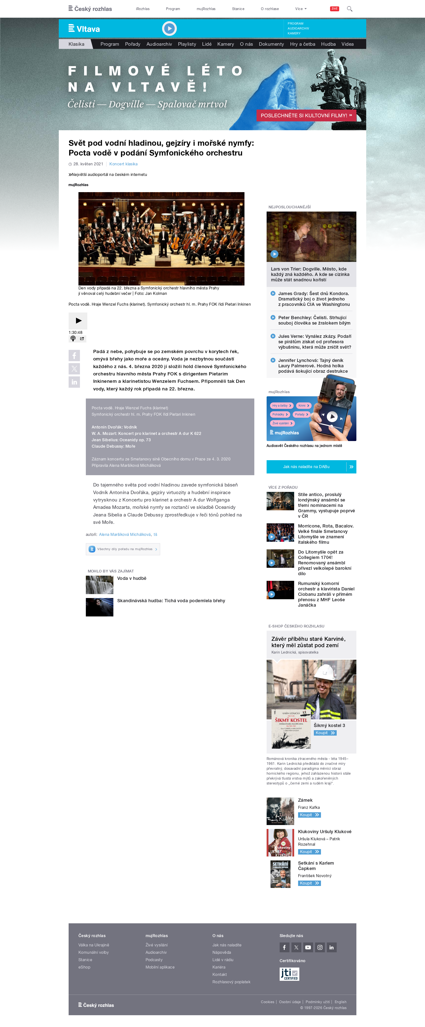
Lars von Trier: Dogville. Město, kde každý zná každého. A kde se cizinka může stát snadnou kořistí (310, 274)
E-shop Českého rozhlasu (297, 626)
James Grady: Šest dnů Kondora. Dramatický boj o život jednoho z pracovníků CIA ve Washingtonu (314, 299)
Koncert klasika (123, 164)
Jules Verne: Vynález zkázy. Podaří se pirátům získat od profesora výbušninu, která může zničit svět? (314, 342)
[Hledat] (349, 9)
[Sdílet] (81, 338)
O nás (246, 44)
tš (155, 534)
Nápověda (221, 952)
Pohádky (278, 414)
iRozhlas (143, 9)
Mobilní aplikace (160, 967)
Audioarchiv (298, 28)
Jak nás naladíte (227, 945)
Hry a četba (302, 44)
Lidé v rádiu (223, 959)
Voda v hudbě (132, 578)
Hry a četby (280, 405)
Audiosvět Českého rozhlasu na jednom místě (304, 446)
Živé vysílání (281, 423)
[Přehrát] (78, 321)
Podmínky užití (318, 1002)
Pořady (133, 44)
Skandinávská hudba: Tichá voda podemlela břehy (171, 600)
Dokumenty (271, 44)
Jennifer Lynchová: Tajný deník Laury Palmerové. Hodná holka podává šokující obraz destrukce (313, 366)
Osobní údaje (290, 1002)
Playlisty (187, 44)
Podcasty (154, 959)
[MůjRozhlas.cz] (78, 185)
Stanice (238, 9)
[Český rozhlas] (90, 9)
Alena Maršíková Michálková (125, 534)
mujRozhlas (206, 9)
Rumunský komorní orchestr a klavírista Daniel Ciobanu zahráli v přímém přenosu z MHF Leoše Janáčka (326, 594)
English (341, 1002)
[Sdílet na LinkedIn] (74, 382)
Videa (348, 44)
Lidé (207, 44)
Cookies (267, 1002)
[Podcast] (73, 338)
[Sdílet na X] (74, 368)
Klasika (76, 44)
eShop (84, 967)
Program (173, 9)
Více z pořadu (283, 487)
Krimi (302, 405)
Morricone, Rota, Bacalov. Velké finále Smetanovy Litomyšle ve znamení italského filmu (326, 534)
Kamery (294, 33)
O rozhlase (270, 9)
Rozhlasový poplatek (231, 982)
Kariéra (218, 967)
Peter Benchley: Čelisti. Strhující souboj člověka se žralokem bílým (314, 320)
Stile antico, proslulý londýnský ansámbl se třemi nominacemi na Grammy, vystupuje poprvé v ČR (326, 505)
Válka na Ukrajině (93, 945)
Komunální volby (93, 952)
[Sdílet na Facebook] (74, 355)
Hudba (328, 44)
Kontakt (219, 974)
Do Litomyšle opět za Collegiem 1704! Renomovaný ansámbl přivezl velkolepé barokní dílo (324, 562)
